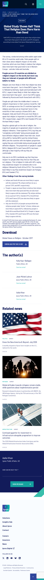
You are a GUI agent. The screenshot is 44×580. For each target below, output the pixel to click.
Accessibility (16, 570)
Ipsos (4, 12)
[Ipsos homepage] (5, 4)
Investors (6, 540)
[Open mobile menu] (40, 4)
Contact (5, 530)
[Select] (33, 4)
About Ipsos (7, 526)
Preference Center (25, 570)
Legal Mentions (7, 568)
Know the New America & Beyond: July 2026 (19, 342)
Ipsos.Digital (7, 548)
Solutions (6, 518)
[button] (26, 4)
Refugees (5, 381)
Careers (5, 536)
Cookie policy (30, 568)
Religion (22, 20)
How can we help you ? (10, 470)
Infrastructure (7, 429)
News (4, 544)
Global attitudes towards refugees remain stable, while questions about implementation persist (21, 386)
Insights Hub (12, 12)
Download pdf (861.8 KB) (14, 244)
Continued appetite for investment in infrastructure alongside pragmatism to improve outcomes (21, 435)
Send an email (21, 267)
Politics (4, 338)
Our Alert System (7, 570)
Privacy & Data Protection (19, 568)
